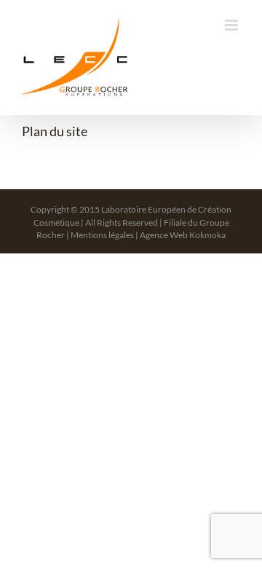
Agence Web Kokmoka (183, 234)
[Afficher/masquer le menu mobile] (232, 25)
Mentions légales (102, 234)
